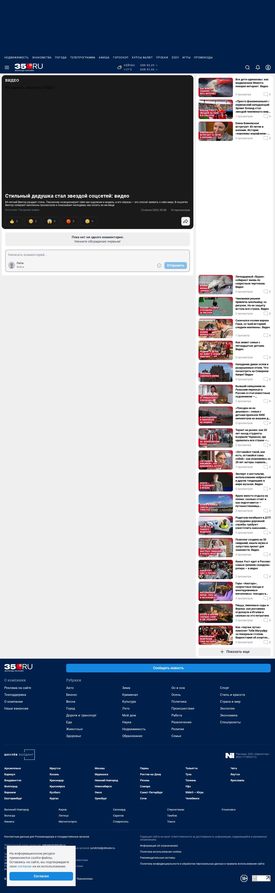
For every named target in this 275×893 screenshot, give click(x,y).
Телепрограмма (82, 57)
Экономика (228, 715)
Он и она (178, 688)
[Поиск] (247, 67)
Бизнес (71, 695)
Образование (132, 736)
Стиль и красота (232, 695)
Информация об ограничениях (159, 845)
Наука (126, 722)
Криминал (130, 695)
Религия (177, 729)
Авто (70, 688)
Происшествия (182, 708)
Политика (178, 702)
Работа (176, 715)
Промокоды (203, 57)
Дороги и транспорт (81, 715)
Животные (74, 729)
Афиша (104, 57)
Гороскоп (120, 57)
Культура (129, 702)
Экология (227, 708)
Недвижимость (16, 57)
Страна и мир (230, 702)
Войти (20, 267)
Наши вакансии (16, 708)
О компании (13, 702)
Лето (126, 708)
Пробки (162, 57)
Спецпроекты (230, 722)
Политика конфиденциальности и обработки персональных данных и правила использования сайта (202, 863)
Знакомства (42, 57)
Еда (69, 722)
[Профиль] (268, 67)
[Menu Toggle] (7, 67)
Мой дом (129, 715)
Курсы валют (142, 57)
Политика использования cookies (160, 851)
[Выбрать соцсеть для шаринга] (185, 221)
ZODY (175, 57)
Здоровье (73, 736)
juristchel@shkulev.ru (102, 848)
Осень (176, 695)
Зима (126, 688)
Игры (186, 57)
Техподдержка (15, 695)
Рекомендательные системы (157, 857)
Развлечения (181, 722)
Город (70, 708)
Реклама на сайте (17, 688)
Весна (70, 702)
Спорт (224, 688)
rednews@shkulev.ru (54, 845)
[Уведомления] (258, 67)
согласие (25, 866)
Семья (176, 736)
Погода (61, 57)
